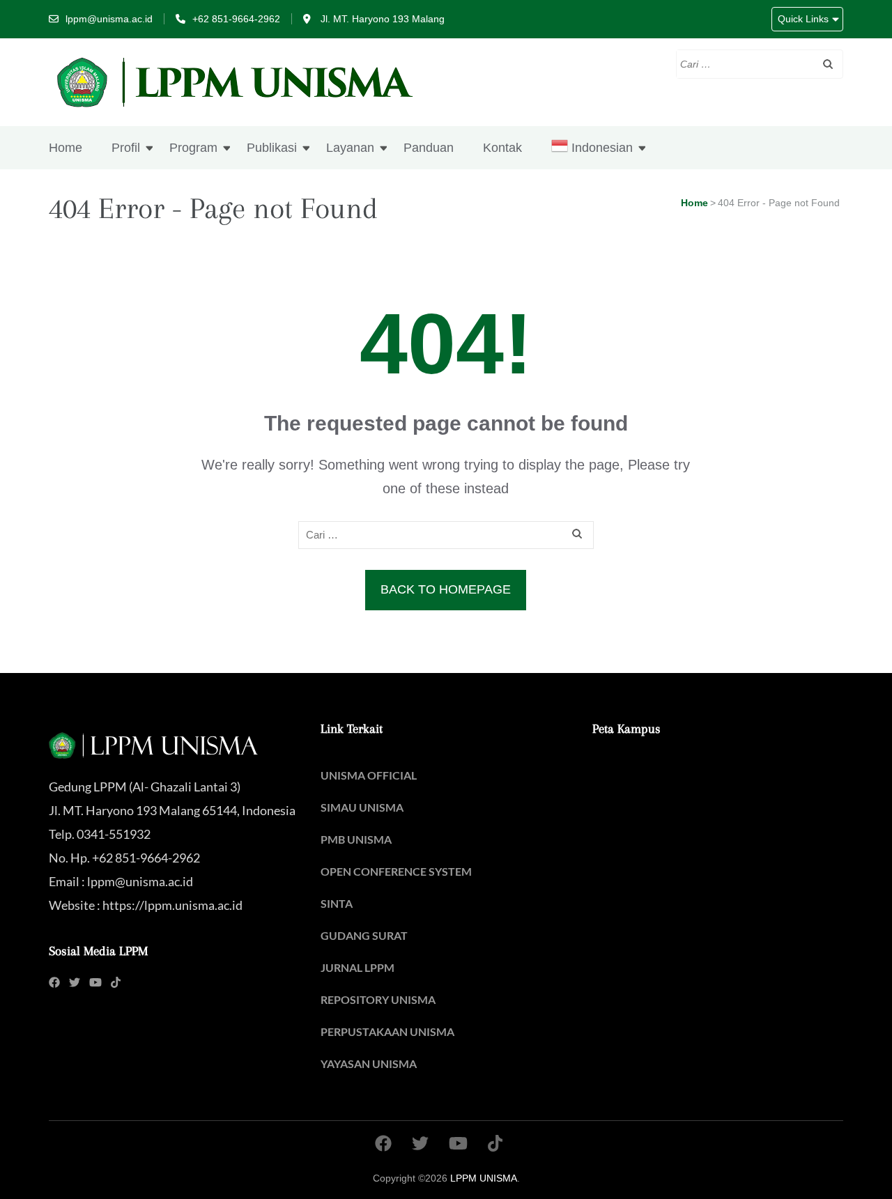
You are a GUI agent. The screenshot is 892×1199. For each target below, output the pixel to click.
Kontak (502, 148)
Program (193, 148)
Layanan (350, 148)
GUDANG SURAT (364, 935)
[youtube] (95, 982)
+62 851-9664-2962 (236, 18)
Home (65, 148)
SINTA (337, 903)
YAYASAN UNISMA (369, 1063)
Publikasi (272, 148)
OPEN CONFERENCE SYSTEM (396, 871)
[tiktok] (116, 982)
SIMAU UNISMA (362, 807)
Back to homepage (445, 589)
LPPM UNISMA (483, 1178)
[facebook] (54, 982)
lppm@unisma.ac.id (109, 18)
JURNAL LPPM (357, 967)
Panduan (428, 148)
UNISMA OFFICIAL (369, 775)
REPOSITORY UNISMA (378, 999)
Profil (126, 148)
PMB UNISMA (356, 839)
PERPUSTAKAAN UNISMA (387, 1031)
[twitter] (74, 982)
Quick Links (803, 18)
